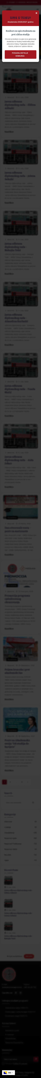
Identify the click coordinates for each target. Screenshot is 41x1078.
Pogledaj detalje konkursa (20, 54)
